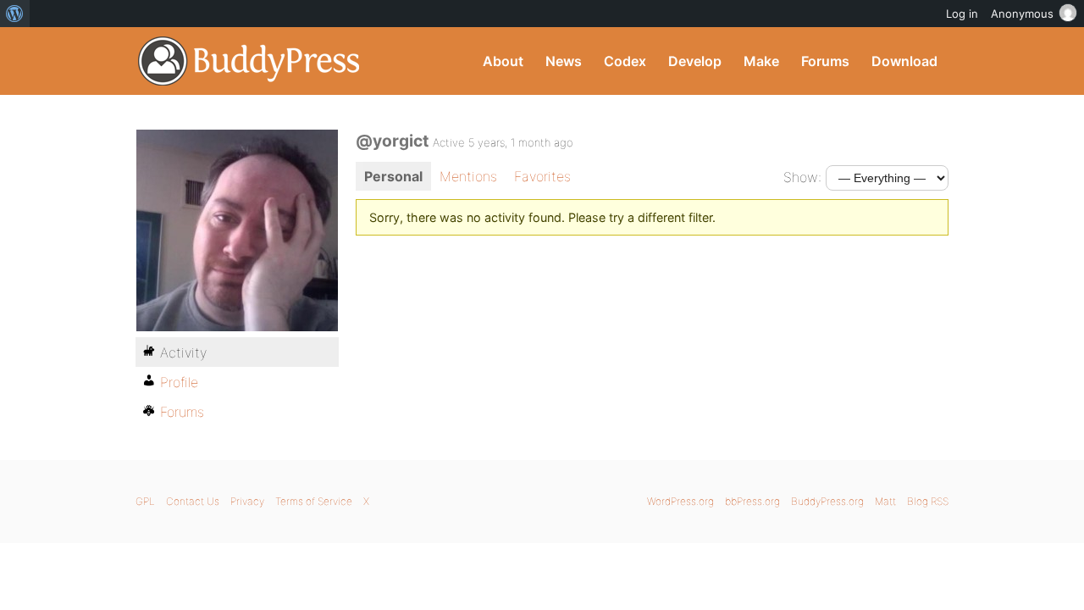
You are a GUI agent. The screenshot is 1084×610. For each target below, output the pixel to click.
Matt (885, 501)
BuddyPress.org (249, 61)
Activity (183, 352)
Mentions (468, 176)
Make (761, 61)
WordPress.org (680, 501)
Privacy (247, 501)
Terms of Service (313, 501)
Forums (825, 61)
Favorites (542, 176)
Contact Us (192, 501)
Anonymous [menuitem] (1022, 13)
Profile (179, 382)
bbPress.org (752, 501)
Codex (625, 61)
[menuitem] (15, 13)
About (503, 61)
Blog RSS (927, 501)
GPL (145, 501)
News (563, 61)
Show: (802, 177)
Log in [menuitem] (962, 13)
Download (904, 61)
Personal (393, 176)
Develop (695, 61)
